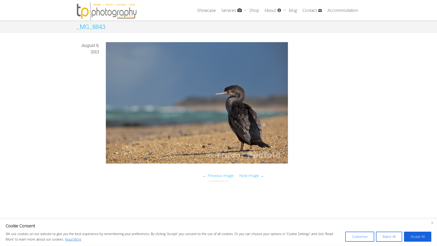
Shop (254, 10)
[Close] (432, 223)
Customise (360, 236)
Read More (73, 239)
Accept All (418, 236)
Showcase (206, 10)
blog (293, 10)
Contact (310, 10)
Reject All (389, 236)
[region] (218, 232)
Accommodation (343, 10)
